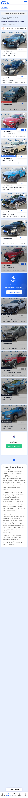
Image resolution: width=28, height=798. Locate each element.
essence (15, 515)
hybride (7, 516)
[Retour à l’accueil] (5, 2)
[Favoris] (24, 34)
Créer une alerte (15, 789)
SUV (6, 475)
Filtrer (5, 7)
